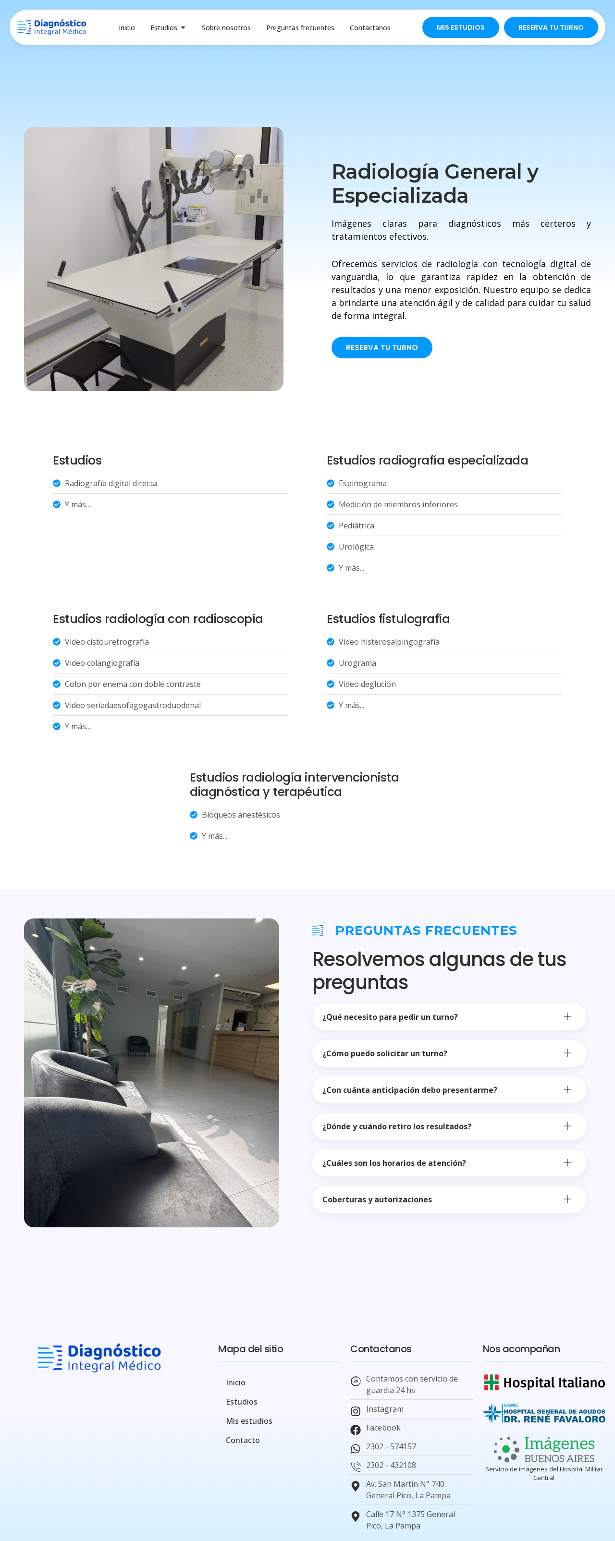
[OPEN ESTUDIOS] (183, 28)
